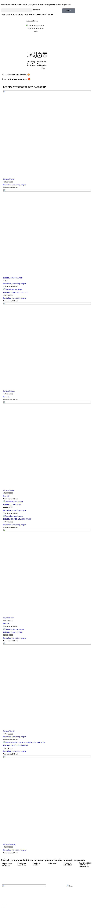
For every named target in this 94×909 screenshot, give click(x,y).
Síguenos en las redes (7, 864)
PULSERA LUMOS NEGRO (12, 632)
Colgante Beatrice (9, 391)
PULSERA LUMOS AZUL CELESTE (16, 292)
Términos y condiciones (21, 864)
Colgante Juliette (8, 490)
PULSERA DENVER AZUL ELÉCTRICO (17, 519)
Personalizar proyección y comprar (14, 185)
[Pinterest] (5, 871)
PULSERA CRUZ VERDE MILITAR (15, 745)
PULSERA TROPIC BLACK (12, 278)
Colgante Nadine (8, 179)
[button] (16, 10)
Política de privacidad (68, 864)
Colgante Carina (8, 618)
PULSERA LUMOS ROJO (12, 505)
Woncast (36, 9)
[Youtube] (5, 878)
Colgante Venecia (8, 731)
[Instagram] (11, 871)
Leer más (6, 397)
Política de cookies (37, 864)
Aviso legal (52, 863)
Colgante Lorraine (9, 844)
